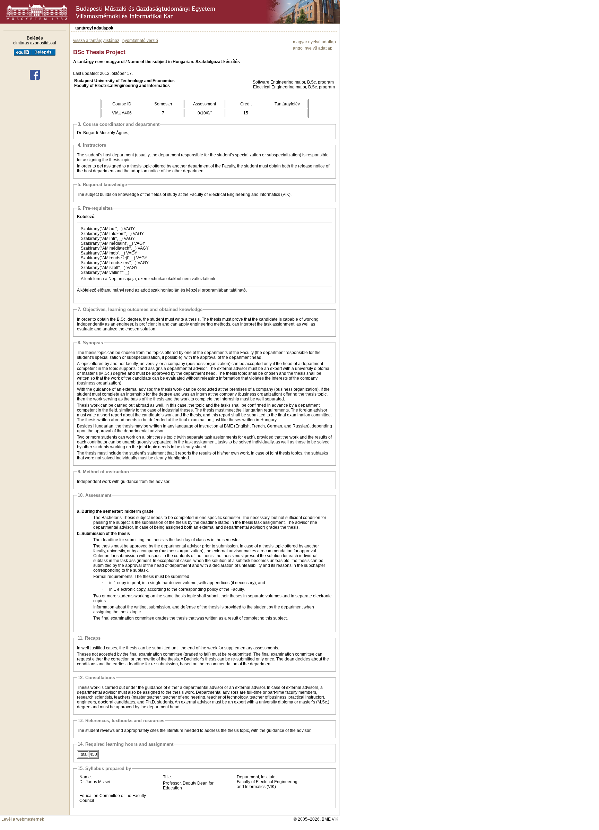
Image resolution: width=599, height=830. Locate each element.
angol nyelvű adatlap (312, 48)
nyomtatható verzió (140, 40)
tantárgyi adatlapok (94, 28)
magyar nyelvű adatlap (314, 42)
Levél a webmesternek (22, 819)
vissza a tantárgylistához (96, 40)
